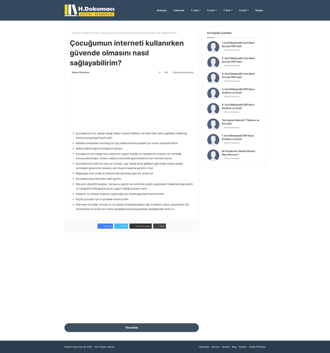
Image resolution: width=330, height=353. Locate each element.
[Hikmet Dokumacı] (90, 10)
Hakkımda (178, 10)
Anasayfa (161, 10)
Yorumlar (131, 327)
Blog (86, 32)
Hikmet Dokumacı (81, 72)
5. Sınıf (194, 10)
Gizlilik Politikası (257, 346)
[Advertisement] (132, 102)
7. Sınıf (226, 10)
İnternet (94, 32)
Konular (215, 346)
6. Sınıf (210, 10)
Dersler (226, 346)
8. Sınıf (242, 10)
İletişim (259, 10)
